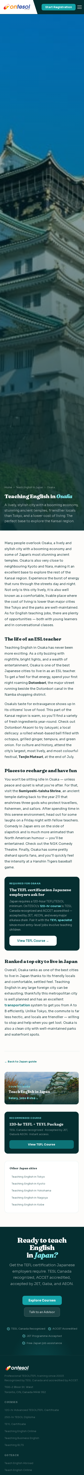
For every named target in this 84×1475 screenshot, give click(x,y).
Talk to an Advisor (42, 1312)
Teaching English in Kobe (28, 1204)
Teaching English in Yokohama (31, 1190)
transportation (17, 1005)
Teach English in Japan (29, 487)
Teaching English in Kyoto (28, 1183)
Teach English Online (18, 1470)
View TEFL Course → (33, 941)
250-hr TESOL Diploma (19, 1417)
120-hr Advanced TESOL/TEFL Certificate (31, 1410)
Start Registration (58, 7)
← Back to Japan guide (20, 1061)
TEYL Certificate (15, 1424)
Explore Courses (42, 1300)
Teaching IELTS (14, 1445)
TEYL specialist (61, 920)
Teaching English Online (20, 1431)
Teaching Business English (21, 1438)
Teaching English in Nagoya (30, 1197)
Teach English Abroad (18, 1463)
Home (8, 487)
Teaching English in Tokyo (28, 1176)
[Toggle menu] (79, 7)
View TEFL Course (41, 1144)
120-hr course (50, 906)
